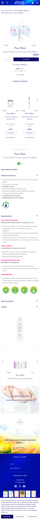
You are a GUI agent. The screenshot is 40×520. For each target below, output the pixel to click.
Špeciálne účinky (6, 216)
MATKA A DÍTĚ (8, 10)
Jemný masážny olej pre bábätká (29, 118)
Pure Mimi (11, 114)
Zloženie (4, 307)
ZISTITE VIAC (20, 447)
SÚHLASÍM (7, 516)
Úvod (2, 10)
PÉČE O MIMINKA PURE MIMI (21, 10)
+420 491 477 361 (20, 480)
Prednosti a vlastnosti (8, 175)
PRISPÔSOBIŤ (20, 516)
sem (6, 512)
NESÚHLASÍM (33, 516)
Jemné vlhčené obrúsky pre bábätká (20, 378)
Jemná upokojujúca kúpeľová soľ (10, 118)
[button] (2, 99)
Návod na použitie (7, 301)
